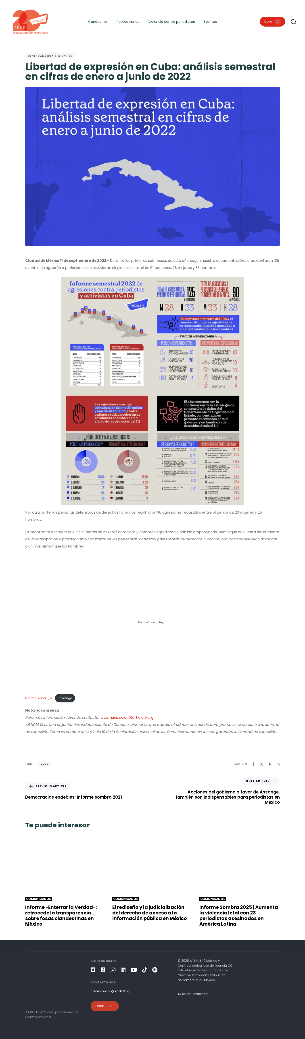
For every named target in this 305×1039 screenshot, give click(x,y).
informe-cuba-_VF (39, 698)
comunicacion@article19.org (128, 717)
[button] (293, 21)
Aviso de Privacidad (193, 994)
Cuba (44, 764)
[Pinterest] (270, 764)
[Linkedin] (278, 764)
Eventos (210, 21)
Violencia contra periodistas (171, 21)
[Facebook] (253, 764)
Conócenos (98, 21)
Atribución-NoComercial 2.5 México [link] (202, 977)
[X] (261, 764)
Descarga (65, 698)
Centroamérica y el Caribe (50, 56)
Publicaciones (128, 21)
